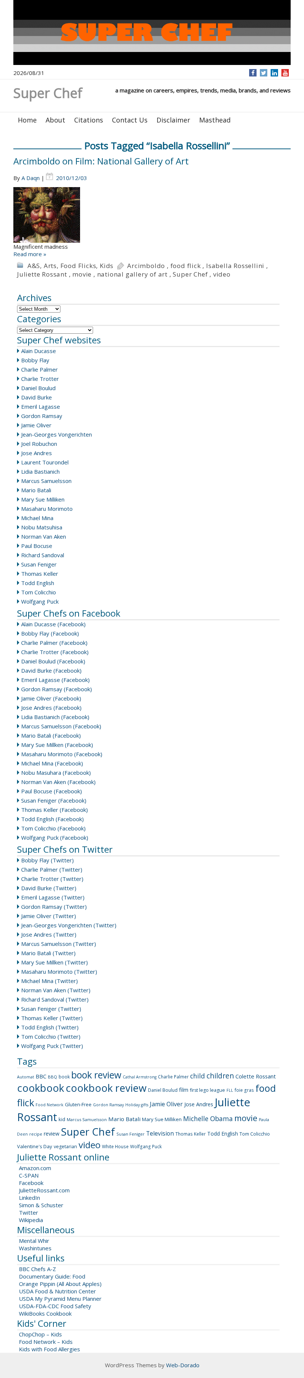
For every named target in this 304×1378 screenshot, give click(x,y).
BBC (41, 1076)
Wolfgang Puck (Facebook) (54, 837)
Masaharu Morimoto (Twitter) (59, 971)
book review (96, 1074)
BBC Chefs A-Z (37, 1269)
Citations (88, 119)
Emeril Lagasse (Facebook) (55, 679)
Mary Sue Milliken (43, 499)
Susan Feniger (39, 564)
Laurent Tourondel (45, 462)
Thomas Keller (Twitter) (52, 1018)
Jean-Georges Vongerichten (56, 434)
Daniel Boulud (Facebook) (53, 661)
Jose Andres (36, 453)
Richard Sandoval (42, 555)
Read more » (29, 254)
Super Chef (190, 274)
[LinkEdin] (274, 72)
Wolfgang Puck (40, 601)
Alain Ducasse (38, 351)
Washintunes (35, 1248)
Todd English (37, 583)
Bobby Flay (35, 360)
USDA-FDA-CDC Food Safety (55, 1306)
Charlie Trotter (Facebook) (55, 652)
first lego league (207, 1090)
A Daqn (31, 178)
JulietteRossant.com (44, 1190)
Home (27, 119)
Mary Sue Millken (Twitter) (54, 962)
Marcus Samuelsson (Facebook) (61, 726)
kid (62, 1119)
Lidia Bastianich (40, 471)
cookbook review (106, 1088)
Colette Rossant (255, 1076)
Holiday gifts (136, 1104)
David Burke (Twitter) (48, 888)
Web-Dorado (182, 1365)
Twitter (28, 1212)
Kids (106, 265)
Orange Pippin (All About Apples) (60, 1283)
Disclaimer (173, 119)
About (55, 119)
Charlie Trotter (40, 378)
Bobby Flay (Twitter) (47, 860)
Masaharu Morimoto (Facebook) (61, 754)
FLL (230, 1090)
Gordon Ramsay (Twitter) (54, 906)
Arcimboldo (146, 265)
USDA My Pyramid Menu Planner (60, 1298)
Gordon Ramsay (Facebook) (56, 689)
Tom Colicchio (38, 592)
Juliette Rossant (42, 274)
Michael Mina (37, 518)
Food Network (49, 1104)
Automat (25, 1077)
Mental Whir (34, 1240)
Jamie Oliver (36, 425)
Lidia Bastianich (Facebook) (55, 717)
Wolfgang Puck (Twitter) (52, 1045)
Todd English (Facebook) (52, 819)
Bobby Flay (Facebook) (50, 633)
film (183, 1089)
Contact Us (130, 119)
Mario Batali (36, 490)
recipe (35, 1134)
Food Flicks (78, 265)
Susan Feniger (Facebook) (53, 800)
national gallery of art (132, 274)
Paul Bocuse (36, 545)
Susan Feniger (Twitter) (51, 1008)
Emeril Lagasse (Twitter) (53, 897)
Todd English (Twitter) (50, 1027)
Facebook (31, 1182)
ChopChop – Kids (40, 1334)
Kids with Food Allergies (49, 1349)
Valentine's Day (34, 1146)
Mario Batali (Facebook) (51, 735)
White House (115, 1146)
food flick (186, 265)
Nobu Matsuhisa (41, 527)
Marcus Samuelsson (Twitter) (58, 943)
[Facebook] (253, 72)
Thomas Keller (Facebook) (54, 809)
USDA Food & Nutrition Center (57, 1291)
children (220, 1076)
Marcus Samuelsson (46, 480)
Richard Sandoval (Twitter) (55, 999)
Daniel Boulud (38, 388)
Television (160, 1133)
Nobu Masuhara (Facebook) (56, 772)
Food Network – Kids (46, 1341)
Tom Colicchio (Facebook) (53, 828)
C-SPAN (29, 1175)
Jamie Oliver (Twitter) (48, 916)
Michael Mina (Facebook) (52, 763)
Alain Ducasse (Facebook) (53, 624)
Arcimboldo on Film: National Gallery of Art (101, 161)
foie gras (244, 1090)
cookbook (40, 1088)
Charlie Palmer (39, 369)
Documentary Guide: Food (52, 1276)
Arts (50, 265)
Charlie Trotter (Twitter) (52, 878)
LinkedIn (29, 1197)
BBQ (52, 1077)
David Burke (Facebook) (51, 670)
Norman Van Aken (43, 536)
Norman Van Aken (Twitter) (55, 990)
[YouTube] (285, 72)
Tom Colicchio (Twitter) (50, 1036)
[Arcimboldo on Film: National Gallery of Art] (152, 215)
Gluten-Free (78, 1104)
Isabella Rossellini (235, 265)
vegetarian (65, 1146)
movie (82, 274)
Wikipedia (31, 1220)
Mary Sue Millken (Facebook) (57, 744)
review (51, 1133)
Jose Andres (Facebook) (51, 707)
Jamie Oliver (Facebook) (51, 698)
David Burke (36, 397)
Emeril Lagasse (40, 406)
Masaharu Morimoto (47, 508)
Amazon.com (35, 1168)
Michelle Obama (208, 1118)
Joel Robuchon (39, 443)
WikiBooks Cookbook (45, 1313)
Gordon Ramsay (41, 415)
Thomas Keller (39, 573)
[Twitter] (263, 72)
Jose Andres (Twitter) (48, 934)
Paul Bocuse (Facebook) (51, 791)
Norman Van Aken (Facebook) (58, 782)
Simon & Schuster (41, 1205)
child (197, 1075)
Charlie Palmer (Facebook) (54, 642)
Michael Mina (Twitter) (49, 980)
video (222, 274)
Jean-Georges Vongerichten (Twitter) (68, 925)
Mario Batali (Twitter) (48, 953)
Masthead (215, 119)
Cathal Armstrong (139, 1077)
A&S (33, 265)
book (64, 1077)
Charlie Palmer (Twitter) (51, 869)
